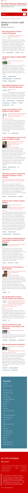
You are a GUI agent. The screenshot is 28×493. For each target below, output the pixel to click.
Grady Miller (12, 35)
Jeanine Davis (6, 179)
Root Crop (21, 102)
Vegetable (21, 196)
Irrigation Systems (12, 167)
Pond (12, 105)
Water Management (12, 76)
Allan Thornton (12, 180)
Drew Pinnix (17, 35)
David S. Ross (20, 142)
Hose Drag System (12, 340)
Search (24, 10)
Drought (4, 196)
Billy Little (7, 180)
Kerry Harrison (19, 113)
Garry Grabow (12, 60)
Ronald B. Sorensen (12, 142)
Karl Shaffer (18, 330)
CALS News (23, 466)
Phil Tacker (16, 144)
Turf (3, 52)
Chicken (16, 262)
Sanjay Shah (12, 244)
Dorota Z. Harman (20, 141)
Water (4, 100)
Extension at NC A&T (6, 468)
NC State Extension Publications (14, 4)
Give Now (24, 468)
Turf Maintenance (17, 78)
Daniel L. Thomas (13, 304)
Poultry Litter (10, 262)
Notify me (4, 18)
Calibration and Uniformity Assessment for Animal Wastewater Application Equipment (13, 209)
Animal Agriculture (20, 100)
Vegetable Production (12, 196)
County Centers (5, 470)
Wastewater (5, 340)
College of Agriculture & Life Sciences (11, 466)
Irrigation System (11, 81)
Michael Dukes (19, 271)
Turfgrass (17, 52)
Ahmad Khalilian (16, 116)
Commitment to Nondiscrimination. (14, 484)
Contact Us (23, 470)
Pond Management (6, 102)
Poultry (4, 262)
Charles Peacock (15, 37)
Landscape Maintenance (7, 78)
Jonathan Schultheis (20, 180)
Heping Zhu (10, 116)
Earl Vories (14, 114)
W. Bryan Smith (20, 114)
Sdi (9, 133)
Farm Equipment (21, 340)
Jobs (16, 468)
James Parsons (15, 245)
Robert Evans (11, 144)
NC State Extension (10, 458)
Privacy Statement (9, 487)
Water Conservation (11, 100)
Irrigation (4, 76)
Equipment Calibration (7, 234)
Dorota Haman (14, 302)
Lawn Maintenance (10, 52)
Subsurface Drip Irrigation (7, 119)
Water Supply (14, 102)
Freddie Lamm (16, 272)
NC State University (8, 479)
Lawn (22, 52)
